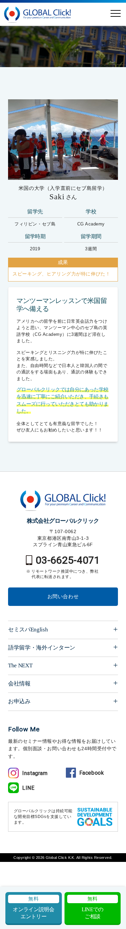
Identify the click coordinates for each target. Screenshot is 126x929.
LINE (28, 788)
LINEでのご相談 (92, 907)
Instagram (35, 773)
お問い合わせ (63, 596)
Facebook (91, 773)
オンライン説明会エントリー (33, 907)
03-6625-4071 (68, 560)
